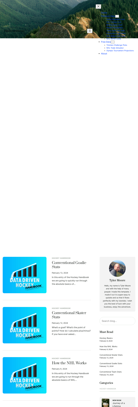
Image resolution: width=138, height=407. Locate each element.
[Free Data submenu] (113, 42)
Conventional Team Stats (111, 372)
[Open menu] (89, 31)
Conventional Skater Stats (69, 315)
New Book (117, 400)
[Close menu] (98, 6)
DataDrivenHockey (14, 30)
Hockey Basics (106, 338)
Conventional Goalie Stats (69, 265)
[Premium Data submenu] (117, 16)
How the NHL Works (69, 363)
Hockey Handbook (61, 258)
